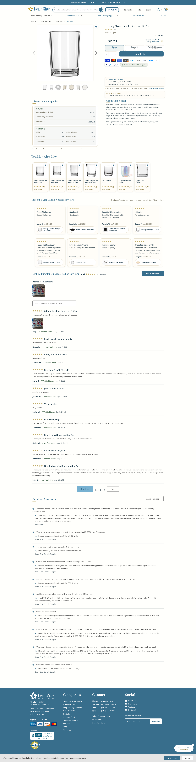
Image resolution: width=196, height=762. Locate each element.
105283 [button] (160, 35)
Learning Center (69, 717)
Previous (34, 52)
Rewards (128, 10)
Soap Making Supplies (106, 16)
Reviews (108, 33)
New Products (139, 16)
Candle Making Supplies (40, 16)
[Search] (101, 10)
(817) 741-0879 (108, 711)
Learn (148, 10)
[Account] (159, 9)
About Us (67, 730)
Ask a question (152, 498)
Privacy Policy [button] (172, 758)
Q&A (114, 33)
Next (96, 52)
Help (139, 10)
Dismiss (187, 758)
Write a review (152, 273)
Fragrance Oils (73, 16)
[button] (96, 27)
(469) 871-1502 (108, 707)
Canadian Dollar (98, 723)
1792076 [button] (91, 121)
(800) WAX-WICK (108, 704)
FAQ (65, 727)
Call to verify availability (156, 88)
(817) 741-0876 (108, 701)
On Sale (163, 16)
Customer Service (70, 720)
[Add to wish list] (45, 165)
